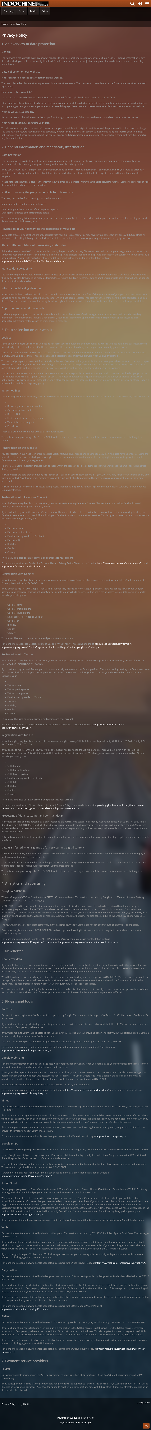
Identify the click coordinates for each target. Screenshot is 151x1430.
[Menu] (147, 4)
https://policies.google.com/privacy (79, 647)
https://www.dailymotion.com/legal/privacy (23, 1309)
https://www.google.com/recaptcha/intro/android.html (87, 942)
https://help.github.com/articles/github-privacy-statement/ (46, 808)
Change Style (143, 1402)
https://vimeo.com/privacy (110, 1136)
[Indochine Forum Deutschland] (25, 4)
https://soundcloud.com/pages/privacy (21, 1214)
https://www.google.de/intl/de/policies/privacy (25, 1050)
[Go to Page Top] (146, 1426)
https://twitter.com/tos (106, 724)
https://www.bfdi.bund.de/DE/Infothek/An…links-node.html (31, 261)
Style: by (75, 1422)
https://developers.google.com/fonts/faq (85, 1089)
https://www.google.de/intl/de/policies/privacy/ (25, 1175)
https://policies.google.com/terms (112, 643)
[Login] (140, 3)
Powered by (75, 1417)
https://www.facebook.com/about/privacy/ (119, 563)
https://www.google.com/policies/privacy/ (22, 1093)
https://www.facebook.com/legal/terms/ (21, 566)
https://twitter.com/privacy (15, 727)
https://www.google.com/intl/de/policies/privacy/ (26, 942)
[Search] (132, 4)
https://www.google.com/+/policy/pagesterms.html (27, 647)
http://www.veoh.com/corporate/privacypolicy (119, 1262)
